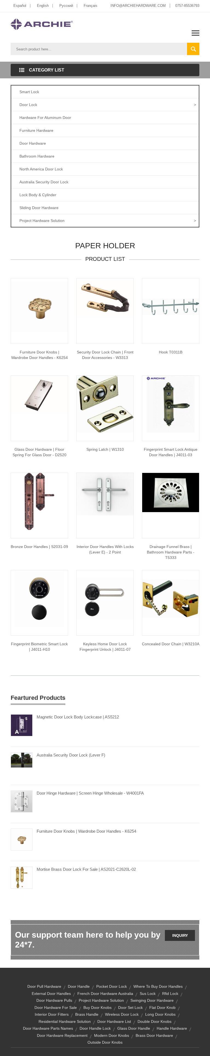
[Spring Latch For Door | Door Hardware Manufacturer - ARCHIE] (105, 404)
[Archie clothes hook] (170, 306)
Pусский (66, 6)
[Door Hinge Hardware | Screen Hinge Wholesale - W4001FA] (21, 801)
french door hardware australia (105, 993)
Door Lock (107, 104)
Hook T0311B (170, 352)
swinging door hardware (152, 1000)
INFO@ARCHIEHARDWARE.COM (138, 6)
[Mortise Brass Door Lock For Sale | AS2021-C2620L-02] (21, 877)
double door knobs (154, 1021)
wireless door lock (122, 1014)
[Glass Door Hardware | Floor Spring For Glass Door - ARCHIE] (39, 395)
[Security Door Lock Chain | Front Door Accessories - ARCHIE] (105, 297)
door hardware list (114, 1021)
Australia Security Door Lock (43, 182)
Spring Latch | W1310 (105, 449)
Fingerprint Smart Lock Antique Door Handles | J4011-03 (170, 452)
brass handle (86, 1014)
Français (90, 6)
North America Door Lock (41, 169)
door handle (79, 986)
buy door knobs (97, 1007)
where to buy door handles (158, 986)
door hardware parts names (48, 1028)
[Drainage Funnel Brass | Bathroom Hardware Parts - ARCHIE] (170, 492)
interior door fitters (52, 1014)
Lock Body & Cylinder (37, 195)
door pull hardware (44, 986)
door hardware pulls (54, 1000)
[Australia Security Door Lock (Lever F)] (21, 760)
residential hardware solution (65, 1021)
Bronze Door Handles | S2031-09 (39, 546)
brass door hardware (154, 1035)
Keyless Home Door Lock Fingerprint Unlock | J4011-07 (105, 647)
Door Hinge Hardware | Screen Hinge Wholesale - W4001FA (90, 793)
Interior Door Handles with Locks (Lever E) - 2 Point (105, 549)
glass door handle (133, 1028)
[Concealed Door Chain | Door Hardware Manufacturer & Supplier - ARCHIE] (170, 598)
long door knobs (160, 1014)
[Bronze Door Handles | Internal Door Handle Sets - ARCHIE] (39, 501)
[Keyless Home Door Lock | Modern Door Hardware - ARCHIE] (105, 598)
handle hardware (172, 1028)
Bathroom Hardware (36, 156)
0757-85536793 (187, 6)
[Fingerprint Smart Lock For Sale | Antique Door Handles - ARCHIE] (170, 404)
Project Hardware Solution (107, 220)
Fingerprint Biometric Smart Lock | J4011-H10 (39, 647)
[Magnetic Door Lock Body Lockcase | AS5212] (21, 725)
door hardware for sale (55, 1007)
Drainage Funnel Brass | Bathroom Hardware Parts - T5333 (170, 552)
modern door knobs (111, 1035)
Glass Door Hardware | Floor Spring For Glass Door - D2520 (39, 452)
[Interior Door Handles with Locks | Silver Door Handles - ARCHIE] (105, 494)
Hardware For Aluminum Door (45, 117)
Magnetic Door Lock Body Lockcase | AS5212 (78, 717)
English (43, 6)
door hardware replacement (62, 1035)
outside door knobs (105, 1042)
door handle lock (95, 1028)
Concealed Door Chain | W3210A (170, 644)
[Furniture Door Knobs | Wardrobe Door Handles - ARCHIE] (39, 306)
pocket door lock (111, 986)
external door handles (51, 993)
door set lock (130, 1007)
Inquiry (180, 935)
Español (19, 6)
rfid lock (170, 993)
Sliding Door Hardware (39, 208)
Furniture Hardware (36, 130)
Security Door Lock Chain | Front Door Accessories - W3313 (105, 355)
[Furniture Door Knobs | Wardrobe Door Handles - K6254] (21, 839)
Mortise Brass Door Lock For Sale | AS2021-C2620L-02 (86, 869)
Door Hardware (32, 143)
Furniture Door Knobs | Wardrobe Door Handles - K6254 (39, 355)
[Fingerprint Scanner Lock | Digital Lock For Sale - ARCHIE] (39, 598)
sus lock (148, 993)
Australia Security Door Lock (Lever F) (71, 755)
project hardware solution (101, 1000)
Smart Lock (29, 92)
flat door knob (162, 1007)
